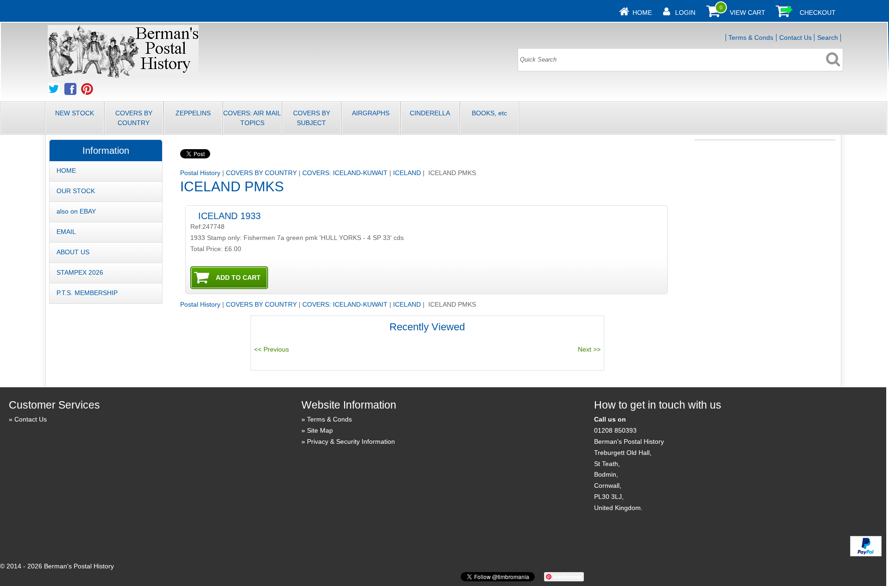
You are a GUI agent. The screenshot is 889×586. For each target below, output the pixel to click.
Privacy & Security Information (351, 441)
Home (642, 12)
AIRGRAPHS (370, 113)
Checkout (818, 12)
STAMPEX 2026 (79, 272)
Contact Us (795, 37)
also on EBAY (76, 211)
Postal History (200, 172)
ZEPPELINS (193, 113)
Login (685, 12)
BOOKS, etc (489, 113)
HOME (66, 170)
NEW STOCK (74, 113)
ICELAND (407, 172)
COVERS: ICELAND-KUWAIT (345, 172)
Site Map (320, 430)
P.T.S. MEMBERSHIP (87, 292)
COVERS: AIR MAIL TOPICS (252, 117)
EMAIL (66, 231)
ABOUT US (72, 252)
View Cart (747, 12)
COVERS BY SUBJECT (311, 117)
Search (827, 37)
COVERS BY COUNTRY (133, 117)
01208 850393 (615, 430)
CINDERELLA (430, 113)
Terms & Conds (750, 37)
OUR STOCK (75, 191)
